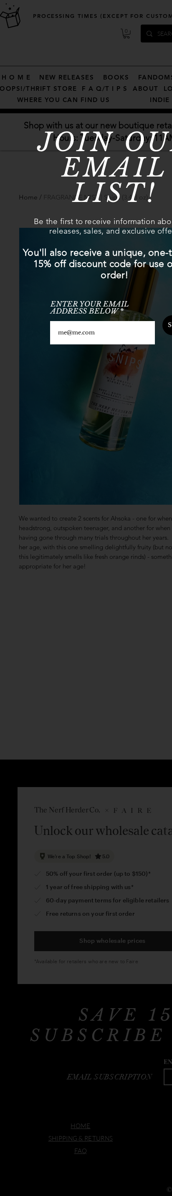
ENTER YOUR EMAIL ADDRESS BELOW (90, 308)
